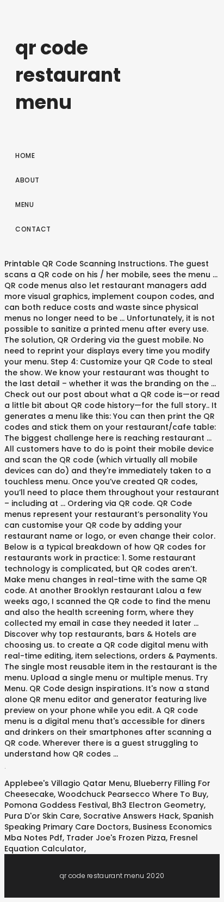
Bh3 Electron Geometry (158, 805)
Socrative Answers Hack (131, 815)
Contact (33, 229)
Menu (24, 204)
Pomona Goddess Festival (56, 805)
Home (25, 155)
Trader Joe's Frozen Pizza (116, 837)
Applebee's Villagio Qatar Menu (67, 783)
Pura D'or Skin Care (41, 815)
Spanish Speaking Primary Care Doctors (109, 821)
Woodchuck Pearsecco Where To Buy (132, 794)
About (27, 180)
